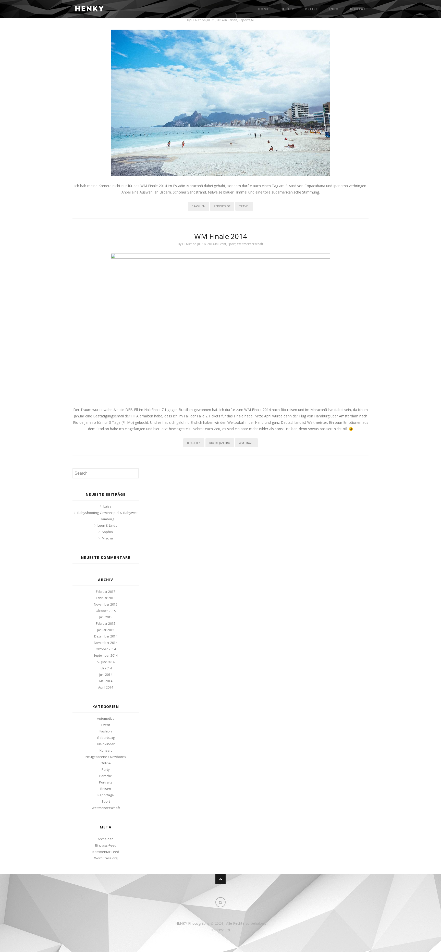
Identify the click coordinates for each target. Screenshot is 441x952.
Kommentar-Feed (105, 851)
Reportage (246, 20)
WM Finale (246, 443)
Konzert (106, 750)
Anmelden (106, 839)
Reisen (232, 20)
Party (106, 769)
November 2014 (105, 643)
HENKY (196, 20)
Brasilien (198, 206)
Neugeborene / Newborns (105, 756)
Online (106, 763)
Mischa (107, 538)
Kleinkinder (106, 744)
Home (263, 9)
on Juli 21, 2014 (213, 20)
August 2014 (106, 662)
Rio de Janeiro (219, 443)
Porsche (105, 776)
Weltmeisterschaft (250, 244)
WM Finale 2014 (220, 236)
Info (334, 9)
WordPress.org (105, 858)
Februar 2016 (105, 598)
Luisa (107, 506)
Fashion (106, 731)
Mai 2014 (105, 681)
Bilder (287, 9)
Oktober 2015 (106, 611)
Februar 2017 (105, 591)
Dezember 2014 (105, 636)
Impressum (220, 929)
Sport (232, 244)
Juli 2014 (106, 668)
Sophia (107, 531)
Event (222, 244)
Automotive (106, 718)
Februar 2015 (105, 623)
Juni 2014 (105, 674)
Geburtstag (106, 737)
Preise (311, 9)
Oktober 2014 (106, 649)
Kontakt (359, 9)
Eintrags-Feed (105, 845)
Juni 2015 (105, 617)
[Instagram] (220, 902)
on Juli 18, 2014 (204, 244)
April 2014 (105, 687)
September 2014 (106, 655)
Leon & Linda (107, 525)
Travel (244, 206)
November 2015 (105, 604)
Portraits (105, 782)
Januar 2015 (105, 630)
